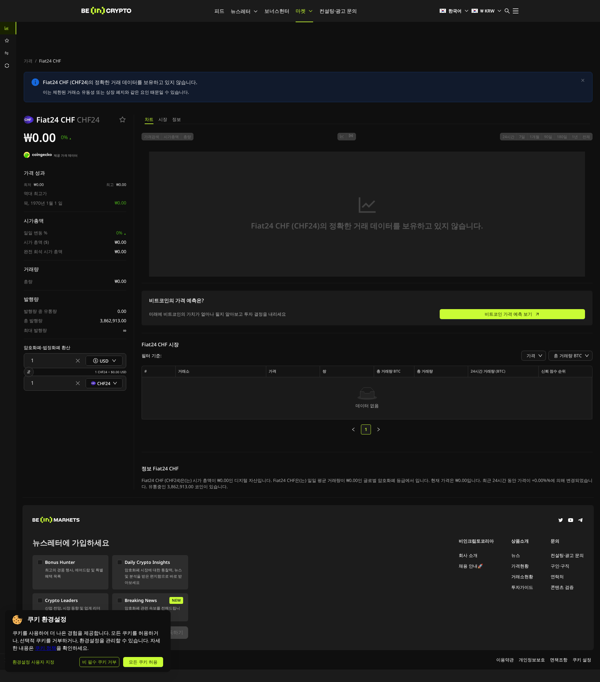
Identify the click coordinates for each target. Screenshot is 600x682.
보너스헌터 (276, 11)
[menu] (8, 47)
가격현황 (520, 566)
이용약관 (505, 660)
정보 (176, 119)
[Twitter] (561, 520)
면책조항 (559, 660)
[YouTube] (571, 520)
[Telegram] (581, 520)
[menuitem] (8, 28)
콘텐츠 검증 (562, 587)
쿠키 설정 (581, 660)
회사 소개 (468, 555)
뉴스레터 (241, 11)
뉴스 (515, 555)
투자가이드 (522, 587)
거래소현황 (522, 576)
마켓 (301, 11)
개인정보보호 (532, 660)
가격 (28, 61)
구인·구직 (560, 566)
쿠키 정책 (45, 648)
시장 (162, 119)
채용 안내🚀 (471, 566)
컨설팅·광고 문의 (338, 11)
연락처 (557, 576)
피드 (219, 11)
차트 (149, 119)
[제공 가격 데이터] (38, 156)
